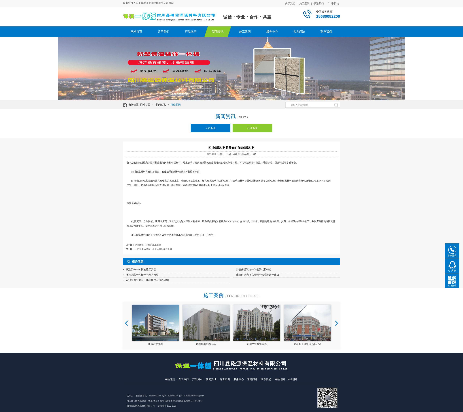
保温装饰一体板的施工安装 (148, 245)
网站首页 (136, 31)
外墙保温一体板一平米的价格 (142, 274)
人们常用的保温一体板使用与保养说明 (153, 249)
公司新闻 (210, 128)
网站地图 (280, 379)
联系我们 (319, 3)
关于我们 (290, 3)
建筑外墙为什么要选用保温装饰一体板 (257, 274)
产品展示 (190, 31)
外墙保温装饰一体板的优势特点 (253, 269)
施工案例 (304, 3)
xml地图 (292, 379)
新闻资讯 (218, 31)
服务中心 (272, 31)
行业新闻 (176, 104)
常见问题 (299, 31)
